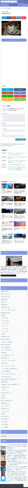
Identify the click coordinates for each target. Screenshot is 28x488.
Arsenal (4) (3, 352)
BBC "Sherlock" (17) (6, 376)
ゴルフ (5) (3, 389)
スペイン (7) (4, 326)
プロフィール (21, 272)
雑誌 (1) (3, 397)
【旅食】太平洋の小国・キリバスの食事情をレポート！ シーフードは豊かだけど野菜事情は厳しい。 (17, 468)
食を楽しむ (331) (5, 291)
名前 (4, 123)
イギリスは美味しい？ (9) (7, 355)
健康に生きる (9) (5, 408)
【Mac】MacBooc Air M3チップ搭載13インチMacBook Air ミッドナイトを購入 (17, 161)
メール (4, 128)
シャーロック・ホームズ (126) (8, 360)
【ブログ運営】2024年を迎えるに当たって (16, 164)
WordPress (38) (4, 424)
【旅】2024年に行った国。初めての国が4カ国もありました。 (17, 157)
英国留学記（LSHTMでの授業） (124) (10, 384)
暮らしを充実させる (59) (6, 400)
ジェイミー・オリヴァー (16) (8, 310)
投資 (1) (3, 413)
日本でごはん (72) (5, 296)
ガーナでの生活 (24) (5, 347)
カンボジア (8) (4, 331)
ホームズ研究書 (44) (6, 371)
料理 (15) (3, 302)
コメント (5, 113)
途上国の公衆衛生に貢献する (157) (9, 379)
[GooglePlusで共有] (14, 17)
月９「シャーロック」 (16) (7, 365)
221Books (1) (4, 363)
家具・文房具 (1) (5, 416)
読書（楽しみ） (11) (6, 392)
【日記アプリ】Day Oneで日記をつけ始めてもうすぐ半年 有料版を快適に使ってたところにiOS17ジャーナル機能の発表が (17, 168)
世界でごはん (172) (5, 294)
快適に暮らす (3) (5, 403)
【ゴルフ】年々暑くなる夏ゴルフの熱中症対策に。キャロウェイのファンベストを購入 (17, 446)
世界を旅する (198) (5, 312)
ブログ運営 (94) (4, 419)
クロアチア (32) (5, 323)
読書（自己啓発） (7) (6, 339)
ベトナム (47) (4, 328)
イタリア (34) (4, 318)
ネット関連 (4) (4, 427)
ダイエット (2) (5, 411)
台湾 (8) (3, 334)
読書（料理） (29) (5, 307)
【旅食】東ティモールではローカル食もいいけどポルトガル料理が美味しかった (17, 154)
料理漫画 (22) (4, 304)
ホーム (3, 8)
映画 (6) (3, 395)
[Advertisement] (14, 52)
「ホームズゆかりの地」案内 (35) (9, 368)
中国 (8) (3, 315)
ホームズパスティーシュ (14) (8, 373)
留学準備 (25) (4, 381)
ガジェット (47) (5, 405)
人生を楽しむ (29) (5, 387)
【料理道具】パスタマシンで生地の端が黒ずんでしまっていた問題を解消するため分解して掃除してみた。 (17, 451)
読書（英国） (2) (5, 357)
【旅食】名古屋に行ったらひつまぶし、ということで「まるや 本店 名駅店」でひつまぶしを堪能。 (17, 463)
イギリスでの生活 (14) (6, 350)
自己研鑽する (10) (5, 336)
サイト (3, 134)
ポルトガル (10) (5, 320)
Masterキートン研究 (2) (6, 342)
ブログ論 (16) (4, 421)
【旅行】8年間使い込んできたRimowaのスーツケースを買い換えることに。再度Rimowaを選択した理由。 (17, 473)
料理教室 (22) (4, 299)
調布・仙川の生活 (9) (6, 344)
